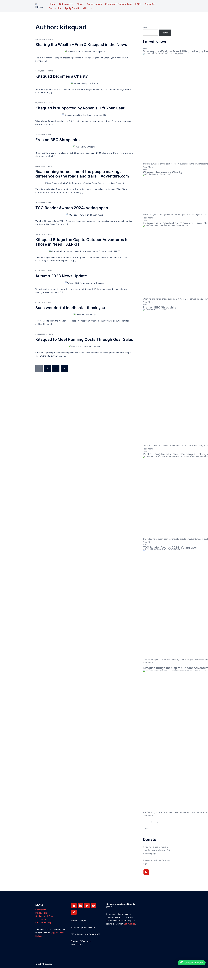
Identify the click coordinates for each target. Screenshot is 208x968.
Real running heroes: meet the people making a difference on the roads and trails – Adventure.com (82, 173)
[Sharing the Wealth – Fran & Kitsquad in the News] (85, 51)
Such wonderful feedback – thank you (70, 307)
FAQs (138, 3)
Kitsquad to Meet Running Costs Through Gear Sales (84, 339)
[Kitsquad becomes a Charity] (84, 83)
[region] (31, 949)
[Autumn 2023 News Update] (84, 283)
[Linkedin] (80, 905)
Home (52, 3)
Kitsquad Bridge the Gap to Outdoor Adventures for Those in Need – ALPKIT (82, 242)
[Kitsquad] (39, 6)
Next (147, 829)
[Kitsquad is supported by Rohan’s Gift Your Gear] (84, 115)
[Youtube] (93, 905)
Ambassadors (94, 3)
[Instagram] (74, 912)
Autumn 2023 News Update (61, 276)
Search (146, 27)
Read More (148, 167)
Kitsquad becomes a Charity (61, 76)
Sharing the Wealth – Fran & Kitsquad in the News (81, 44)
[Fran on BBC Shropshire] (84, 146)
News (80, 3)
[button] (172, 6)
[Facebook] (146, 872)
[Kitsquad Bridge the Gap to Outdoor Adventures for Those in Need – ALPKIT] (84, 251)
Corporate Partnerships (118, 3)
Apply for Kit (72, 8)
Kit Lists (87, 8)
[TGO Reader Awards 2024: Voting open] (84, 215)
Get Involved (66, 3)
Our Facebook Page (44, 916)
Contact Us (55, 8)
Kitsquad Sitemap (43, 922)
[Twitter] (87, 905)
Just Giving (40, 919)
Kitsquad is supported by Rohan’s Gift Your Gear (80, 108)
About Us (150, 3)
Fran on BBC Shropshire (57, 139)
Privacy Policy (41, 913)
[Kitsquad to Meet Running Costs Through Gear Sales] (84, 346)
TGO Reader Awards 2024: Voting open (71, 207)
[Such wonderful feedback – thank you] (85, 314)
